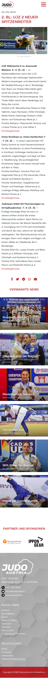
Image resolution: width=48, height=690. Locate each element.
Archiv (4, 649)
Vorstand (5, 610)
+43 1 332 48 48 (13, 587)
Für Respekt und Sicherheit (13, 634)
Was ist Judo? (8, 630)
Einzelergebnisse (10, 131)
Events (5, 617)
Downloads (6, 624)
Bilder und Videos (9, 620)
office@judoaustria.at (15, 591)
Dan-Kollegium (8, 614)
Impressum (6, 652)
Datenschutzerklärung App (13, 659)
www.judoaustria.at (14, 595)
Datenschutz (7, 655)
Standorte (6, 627)
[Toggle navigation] (43, 4)
